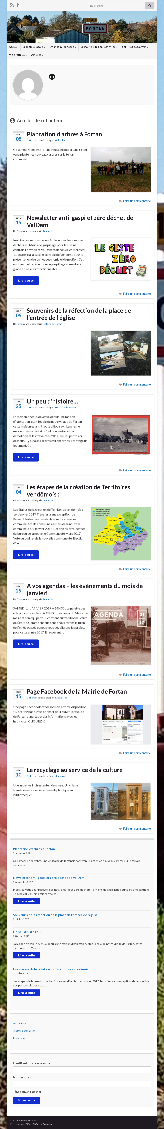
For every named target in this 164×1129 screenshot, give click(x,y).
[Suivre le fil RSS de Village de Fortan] (12, 4)
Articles (36, 54)
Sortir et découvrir (134, 46)
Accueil (13, 46)
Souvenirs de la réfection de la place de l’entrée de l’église (79, 314)
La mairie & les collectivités (98, 46)
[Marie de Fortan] (17, 4)
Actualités (48, 231)
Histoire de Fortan (52, 323)
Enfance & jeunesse (62, 46)
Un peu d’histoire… (52, 401)
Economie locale (33, 46)
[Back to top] (155, 1120)
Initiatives (61, 140)
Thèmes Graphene (43, 1124)
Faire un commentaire (137, 201)
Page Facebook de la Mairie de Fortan (77, 691)
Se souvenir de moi (28, 1091)
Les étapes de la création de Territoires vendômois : (78, 490)
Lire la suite (26, 280)
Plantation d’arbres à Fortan (64, 134)
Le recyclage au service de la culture (75, 769)
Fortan (33, 140)
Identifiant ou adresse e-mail (32, 1063)
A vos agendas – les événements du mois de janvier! (85, 589)
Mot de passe (22, 1077)
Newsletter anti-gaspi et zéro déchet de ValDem (80, 221)
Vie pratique (17, 54)
